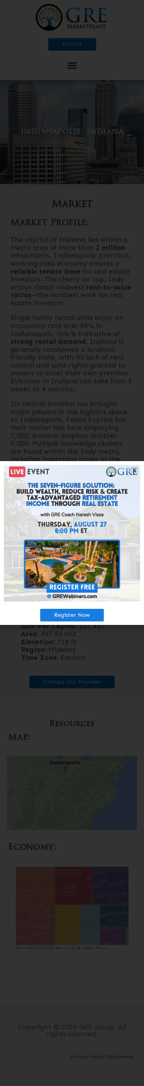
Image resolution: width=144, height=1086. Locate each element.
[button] (134, 470)
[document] (72, 543)
